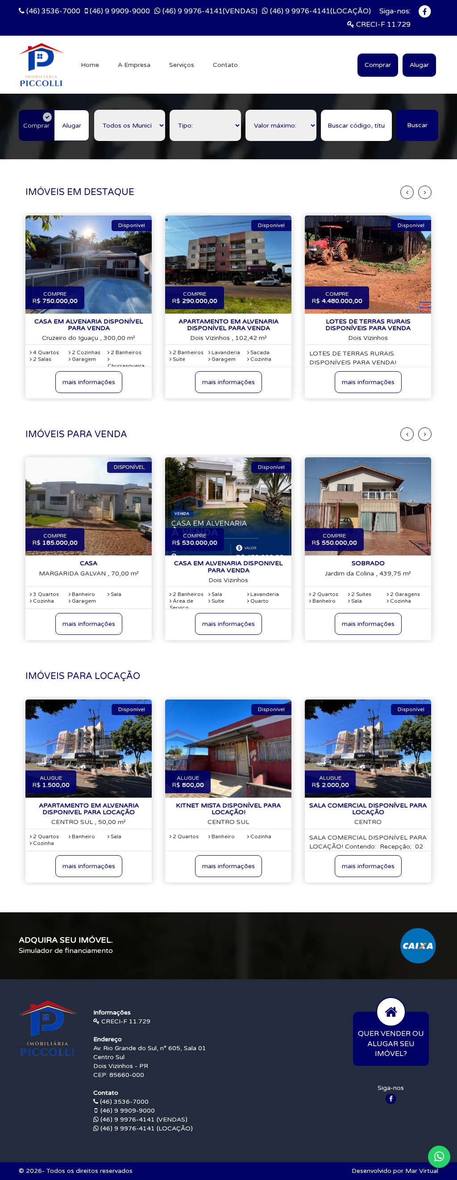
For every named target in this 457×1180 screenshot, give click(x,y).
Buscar (417, 125)
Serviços (181, 65)
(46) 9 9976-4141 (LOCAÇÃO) (146, 1128)
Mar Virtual (421, 1171)
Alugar (419, 65)
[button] (439, 1157)
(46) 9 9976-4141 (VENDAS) (143, 1119)
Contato (225, 65)
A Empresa (134, 65)
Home (90, 65)
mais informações (88, 382)
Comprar (378, 65)
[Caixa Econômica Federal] (418, 945)
